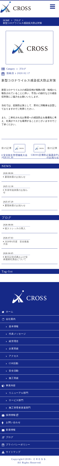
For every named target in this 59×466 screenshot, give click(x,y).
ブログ (9, 437)
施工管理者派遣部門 (20, 407)
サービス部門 (16, 400)
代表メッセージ (17, 334)
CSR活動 (13, 363)
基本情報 (14, 326)
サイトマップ (13, 452)
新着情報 (11, 430)
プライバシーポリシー (18, 444)
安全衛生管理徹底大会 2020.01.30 (14, 156)
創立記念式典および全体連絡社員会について (15, 258)
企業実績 (14, 348)
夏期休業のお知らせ (15, 177)
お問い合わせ (13, 422)
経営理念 (14, 341)
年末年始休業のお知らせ (15, 191)
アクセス (14, 356)
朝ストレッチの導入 (15, 228)
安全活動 (14, 371)
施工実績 (14, 378)
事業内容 (11, 385)
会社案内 (11, 319)
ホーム (9, 311)
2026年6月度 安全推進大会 (16, 242)
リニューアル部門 (18, 393)
